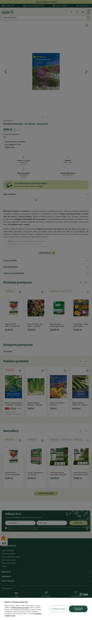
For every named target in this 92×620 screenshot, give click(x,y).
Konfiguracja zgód (58, 609)
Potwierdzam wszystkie (78, 609)
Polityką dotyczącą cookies (20, 607)
